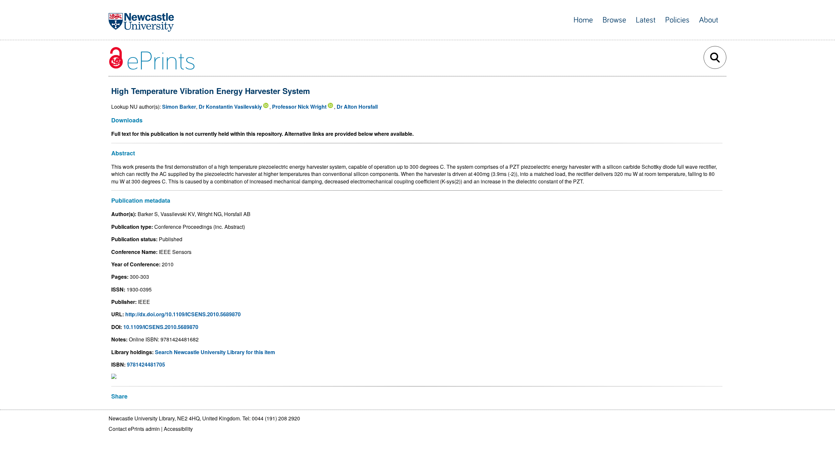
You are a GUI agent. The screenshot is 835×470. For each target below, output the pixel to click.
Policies (677, 20)
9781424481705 (146, 364)
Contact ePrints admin (134, 428)
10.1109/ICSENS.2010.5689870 (160, 327)
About (708, 20)
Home (583, 20)
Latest (646, 20)
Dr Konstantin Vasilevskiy (230, 106)
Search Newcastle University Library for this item (215, 352)
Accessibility (178, 428)
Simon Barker (179, 106)
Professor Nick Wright (299, 106)
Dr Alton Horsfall (357, 106)
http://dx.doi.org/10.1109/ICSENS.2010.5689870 (183, 314)
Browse (614, 20)
